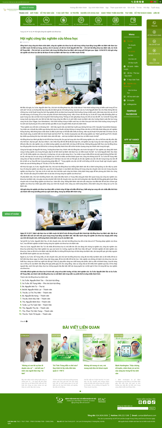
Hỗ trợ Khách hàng (143, 13)
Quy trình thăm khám (96, 8)
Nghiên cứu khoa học (90, 13)
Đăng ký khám (28, 8)
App (107, 8)
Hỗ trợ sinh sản (47, 13)
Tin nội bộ (131, 51)
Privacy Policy (133, 419)
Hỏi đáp (146, 8)
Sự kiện (130, 55)
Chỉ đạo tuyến (133, 63)
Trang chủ (23, 13)
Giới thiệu (34, 13)
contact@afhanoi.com (144, 415)
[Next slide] (138, 361)
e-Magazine (131, 104)
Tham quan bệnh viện (118, 8)
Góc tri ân (131, 8)
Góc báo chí (132, 59)
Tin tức (139, 8)
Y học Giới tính (62, 13)
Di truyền (75, 13)
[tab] (80, 391)
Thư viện (129, 13)
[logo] (11, 9)
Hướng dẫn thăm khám (78, 8)
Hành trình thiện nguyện (112, 13)
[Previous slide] (24, 361)
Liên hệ (156, 13)
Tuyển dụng (155, 8)
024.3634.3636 (98, 415)
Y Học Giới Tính (133, 80)
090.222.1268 (120, 415)
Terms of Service (146, 419)
